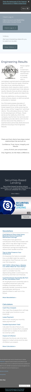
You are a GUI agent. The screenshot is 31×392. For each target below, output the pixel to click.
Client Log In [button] (9, 28)
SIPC (4, 361)
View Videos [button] (9, 47)
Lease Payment (8, 317)
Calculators (8, 304)
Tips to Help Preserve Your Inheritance (12, 253)
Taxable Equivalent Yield (11, 324)
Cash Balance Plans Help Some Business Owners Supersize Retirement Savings (14, 236)
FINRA (1, 361)
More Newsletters (9, 297)
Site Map (3, 380)
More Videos (15, 193)
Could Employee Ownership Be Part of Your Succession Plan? (15, 278)
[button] (25, 8)
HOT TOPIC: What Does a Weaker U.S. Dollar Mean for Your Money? (14, 265)
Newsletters (8, 231)
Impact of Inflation (9, 336)
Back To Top (23, 385)
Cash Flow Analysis (9, 308)
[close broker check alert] (28, 1)
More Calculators (9, 346)
